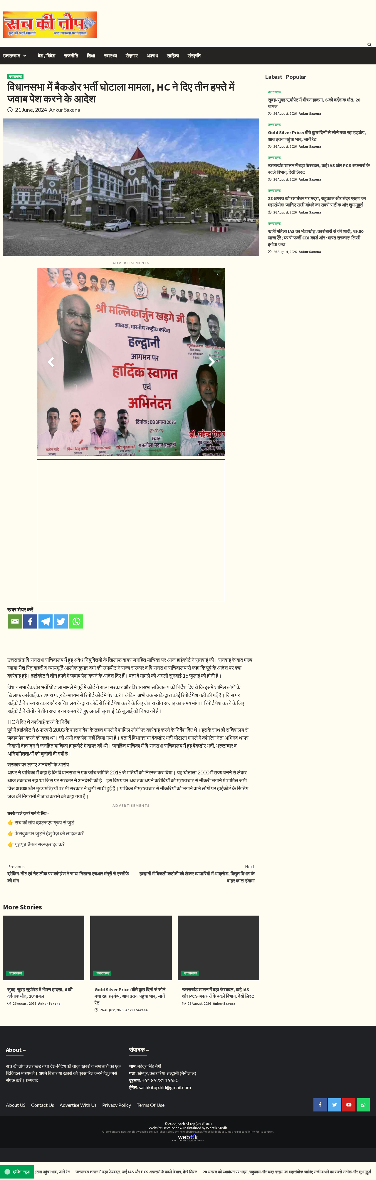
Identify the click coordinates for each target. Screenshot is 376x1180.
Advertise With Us (78, 1105)
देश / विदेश (46, 56)
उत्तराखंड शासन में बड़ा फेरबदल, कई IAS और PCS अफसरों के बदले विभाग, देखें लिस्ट (101, 1171)
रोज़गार (132, 56)
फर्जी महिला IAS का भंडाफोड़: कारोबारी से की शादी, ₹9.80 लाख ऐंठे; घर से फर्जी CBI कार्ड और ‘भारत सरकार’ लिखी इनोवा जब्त (315, 237)
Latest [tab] (274, 76)
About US (16, 1105)
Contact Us (42, 1105)
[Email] (15, 621)
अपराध (152, 56)
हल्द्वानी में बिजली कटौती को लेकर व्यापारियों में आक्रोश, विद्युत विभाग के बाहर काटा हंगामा (197, 874)
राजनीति (71, 56)
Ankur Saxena (64, 109)
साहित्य (173, 56)
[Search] (369, 44)
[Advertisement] (319, 300)
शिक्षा (91, 56)
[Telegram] (45, 621)
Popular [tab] (296, 76)
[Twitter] (61, 621)
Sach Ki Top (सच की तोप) (195, 1123)
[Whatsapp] (76, 621)
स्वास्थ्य (110, 56)
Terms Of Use (150, 1105)
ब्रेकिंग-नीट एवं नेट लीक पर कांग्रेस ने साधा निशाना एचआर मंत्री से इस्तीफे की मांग (68, 874)
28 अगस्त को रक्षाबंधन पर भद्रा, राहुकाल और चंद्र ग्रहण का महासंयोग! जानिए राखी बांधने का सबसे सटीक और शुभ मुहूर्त (252, 1171)
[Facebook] (30, 621)
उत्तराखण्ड (11, 56)
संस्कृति (194, 56)
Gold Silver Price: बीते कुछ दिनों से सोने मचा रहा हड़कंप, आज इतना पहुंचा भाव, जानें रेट (130, 996)
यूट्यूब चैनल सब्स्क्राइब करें (40, 844)
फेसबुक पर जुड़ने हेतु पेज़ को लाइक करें (49, 833)
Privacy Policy (116, 1105)
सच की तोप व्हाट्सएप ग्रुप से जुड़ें (44, 822)
